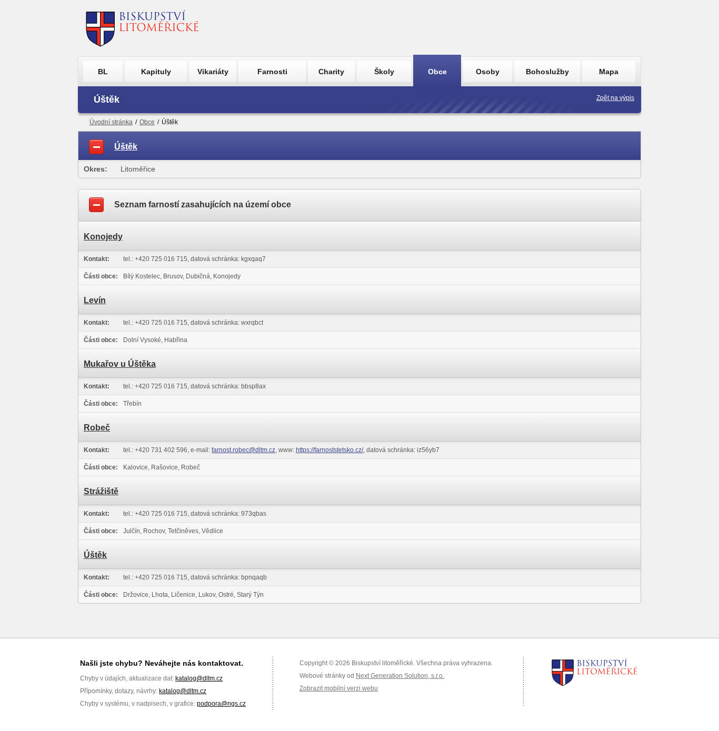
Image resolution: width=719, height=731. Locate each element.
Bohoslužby (547, 71)
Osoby (488, 71)
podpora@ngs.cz (221, 703)
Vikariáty (212, 71)
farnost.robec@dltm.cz (243, 450)
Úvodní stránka (111, 122)
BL (103, 71)
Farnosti (272, 71)
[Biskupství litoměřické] (594, 672)
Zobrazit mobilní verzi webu (338, 688)
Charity (331, 71)
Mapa (608, 71)
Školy (384, 71)
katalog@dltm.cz (199, 678)
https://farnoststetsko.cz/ (329, 450)
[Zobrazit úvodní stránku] (142, 28)
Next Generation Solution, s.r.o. (400, 675)
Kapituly (156, 71)
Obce (437, 71)
